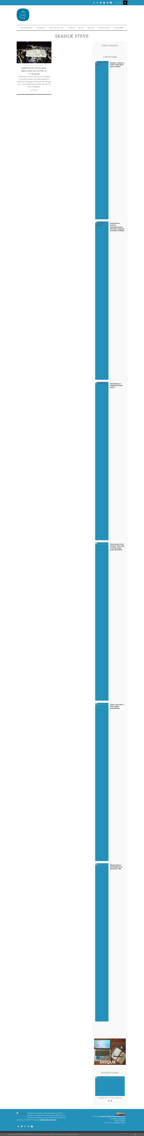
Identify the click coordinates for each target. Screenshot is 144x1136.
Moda (81, 28)
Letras (71, 28)
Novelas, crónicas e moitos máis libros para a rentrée (117, 65)
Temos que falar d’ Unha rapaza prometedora (117, 706)
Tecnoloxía (104, 28)
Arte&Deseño (26, 28)
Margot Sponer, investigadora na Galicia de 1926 (116, 867)
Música (91, 28)
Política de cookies (119, 1120)
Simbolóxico (116, 1122)
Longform (119, 28)
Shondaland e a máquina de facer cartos (116, 385)
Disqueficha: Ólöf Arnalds (102, 1098)
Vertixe (123, 1122)
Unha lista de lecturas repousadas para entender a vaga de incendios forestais (117, 227)
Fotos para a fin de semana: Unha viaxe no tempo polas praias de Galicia (117, 547)
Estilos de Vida (56, 28)
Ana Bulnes (35, 74)
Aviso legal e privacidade (117, 1118)
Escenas (41, 28)
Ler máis (34, 90)
